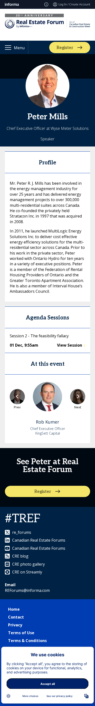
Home (14, 609)
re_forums (21, 532)
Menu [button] (19, 47)
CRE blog (20, 556)
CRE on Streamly (27, 572)
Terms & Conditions (27, 640)
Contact (16, 617)
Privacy (15, 625)
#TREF (22, 519)
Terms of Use (21, 632)
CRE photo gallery (28, 564)
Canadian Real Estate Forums (38, 540)
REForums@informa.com (27, 590)
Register (65, 47)
